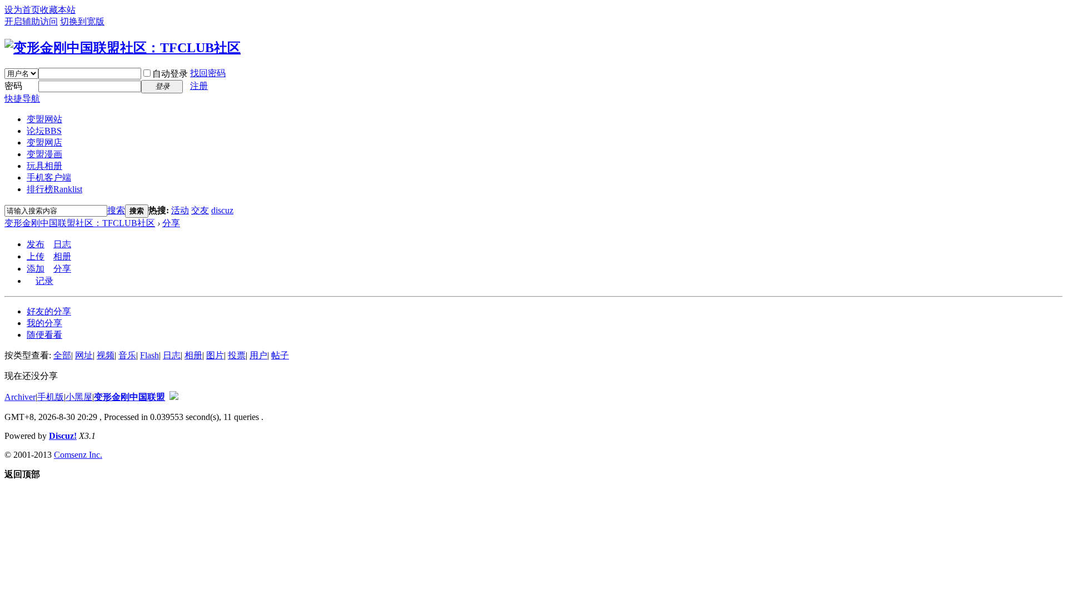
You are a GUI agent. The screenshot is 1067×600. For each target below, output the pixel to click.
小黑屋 (79, 397)
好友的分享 (49, 311)
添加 (35, 268)
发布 (35, 244)
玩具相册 (44, 166)
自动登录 (170, 73)
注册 (199, 86)
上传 (35, 256)
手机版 (50, 397)
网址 (84, 355)
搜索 (116, 210)
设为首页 (22, 9)
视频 (105, 355)
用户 (258, 355)
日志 (62, 244)
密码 (13, 86)
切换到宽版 (82, 21)
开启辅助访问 (31, 21)
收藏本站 (58, 9)
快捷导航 (22, 98)
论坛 (44, 131)
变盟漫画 (44, 154)
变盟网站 (44, 119)
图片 (215, 355)
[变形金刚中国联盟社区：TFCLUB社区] (122, 48)
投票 (237, 355)
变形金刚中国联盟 (129, 397)
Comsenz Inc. (78, 454)
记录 (44, 281)
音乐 (127, 355)
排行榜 (54, 189)
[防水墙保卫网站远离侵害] (173, 397)
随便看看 (44, 334)
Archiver (20, 397)
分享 (171, 223)
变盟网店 (44, 142)
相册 (62, 256)
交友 (200, 210)
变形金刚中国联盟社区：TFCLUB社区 (79, 223)
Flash (149, 355)
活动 (180, 210)
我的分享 (44, 323)
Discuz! (63, 436)
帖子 (280, 355)
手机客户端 (49, 177)
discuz (222, 210)
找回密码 (208, 73)
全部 (62, 355)
